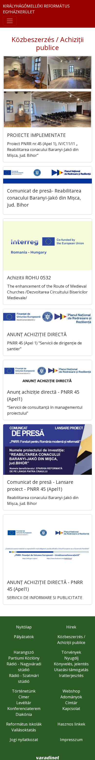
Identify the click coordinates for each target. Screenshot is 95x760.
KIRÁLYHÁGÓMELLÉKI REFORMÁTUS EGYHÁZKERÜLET (36, 9)
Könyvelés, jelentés (71, 664)
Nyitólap (24, 627)
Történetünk (24, 691)
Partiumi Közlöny (23, 658)
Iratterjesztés (71, 675)
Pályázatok (24, 636)
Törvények (71, 652)
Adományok (71, 697)
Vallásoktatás (23, 730)
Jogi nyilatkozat (24, 739)
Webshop (71, 691)
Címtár (71, 702)
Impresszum (71, 739)
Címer (24, 697)
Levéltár (23, 702)
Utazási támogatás (71, 669)
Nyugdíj (71, 658)
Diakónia (24, 714)
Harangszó (24, 652)
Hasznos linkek (71, 724)
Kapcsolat (71, 708)
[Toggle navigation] (10, 21)
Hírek (71, 627)
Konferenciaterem (23, 708)
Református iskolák (24, 724)
